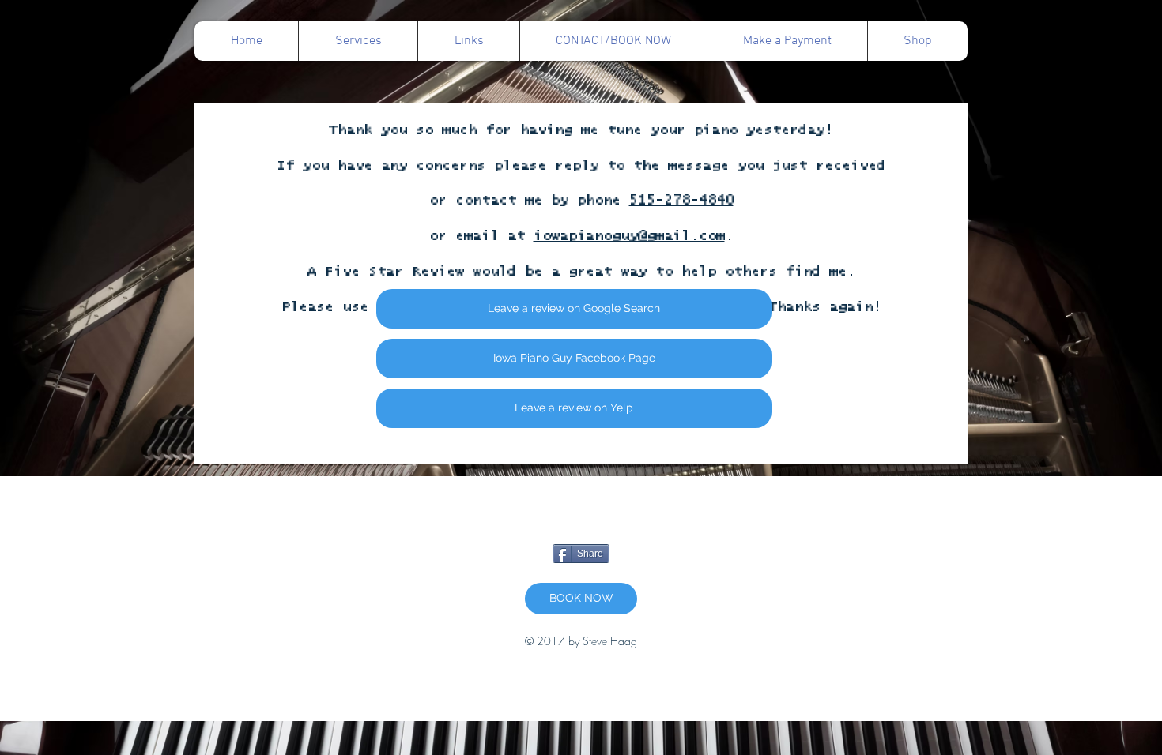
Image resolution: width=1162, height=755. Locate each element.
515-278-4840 (681, 200)
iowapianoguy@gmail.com (629, 236)
